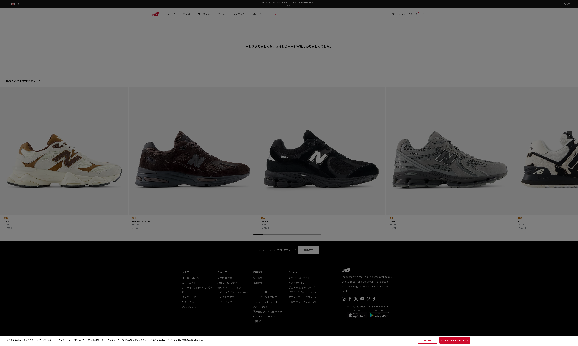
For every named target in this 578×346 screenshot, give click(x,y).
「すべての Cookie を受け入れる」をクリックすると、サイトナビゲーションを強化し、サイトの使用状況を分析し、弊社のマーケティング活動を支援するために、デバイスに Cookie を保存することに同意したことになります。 (104, 339)
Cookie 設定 (427, 340)
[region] (289, 340)
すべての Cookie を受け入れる (455, 340)
